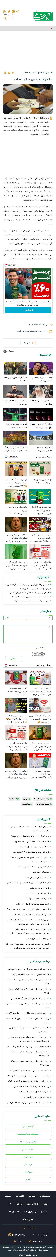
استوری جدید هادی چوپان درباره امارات (15, 402)
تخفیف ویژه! (28, 310)
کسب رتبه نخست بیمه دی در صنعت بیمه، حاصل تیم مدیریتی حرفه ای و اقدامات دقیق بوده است (27, 946)
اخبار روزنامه (14, 1211)
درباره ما (23, 1227)
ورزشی (19, 1204)
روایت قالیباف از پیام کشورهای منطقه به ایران (30, 1086)
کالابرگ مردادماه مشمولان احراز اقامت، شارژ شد (30, 914)
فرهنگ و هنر (32, 1204)
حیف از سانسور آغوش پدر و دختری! (15, 379)
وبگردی (44, 1211)
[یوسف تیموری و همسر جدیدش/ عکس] (41, 368)
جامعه (8, 1196)
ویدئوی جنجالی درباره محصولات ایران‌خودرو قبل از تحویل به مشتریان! (28, 828)
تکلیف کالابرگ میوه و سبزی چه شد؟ (34, 846)
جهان (45, 1204)
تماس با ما (32, 1227)
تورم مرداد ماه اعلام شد (39, 888)
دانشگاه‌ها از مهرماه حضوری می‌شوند (44, 449)
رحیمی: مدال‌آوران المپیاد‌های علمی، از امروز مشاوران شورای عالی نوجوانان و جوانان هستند (28, 1039)
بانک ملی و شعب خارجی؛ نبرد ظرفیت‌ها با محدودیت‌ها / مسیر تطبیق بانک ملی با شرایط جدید (28, 931)
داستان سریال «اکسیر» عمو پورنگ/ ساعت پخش (30, 998)
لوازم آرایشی (28, 1172)
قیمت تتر (28, 1164)
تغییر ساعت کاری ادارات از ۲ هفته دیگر (34, 1091)
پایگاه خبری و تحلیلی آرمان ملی (13, 1247)
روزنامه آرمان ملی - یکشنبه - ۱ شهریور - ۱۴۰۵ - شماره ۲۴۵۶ (28, 981)
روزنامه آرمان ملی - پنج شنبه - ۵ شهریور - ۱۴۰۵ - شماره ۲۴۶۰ (29, 1063)
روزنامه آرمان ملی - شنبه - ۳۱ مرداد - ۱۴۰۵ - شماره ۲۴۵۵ (29, 991)
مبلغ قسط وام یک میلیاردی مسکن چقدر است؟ (30, 836)
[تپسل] (5, 265)
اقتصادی (49, 72)
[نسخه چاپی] (4, 72)
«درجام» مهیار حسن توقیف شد (36, 1097)
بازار (10, 1204)
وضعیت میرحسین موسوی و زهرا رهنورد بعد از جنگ (28, 1075)
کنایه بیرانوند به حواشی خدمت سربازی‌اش (16, 425)
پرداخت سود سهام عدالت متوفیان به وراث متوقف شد (30, 596)
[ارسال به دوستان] (8, 72)
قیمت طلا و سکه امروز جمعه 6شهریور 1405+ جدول (28, 882)
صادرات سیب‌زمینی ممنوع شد (37, 898)
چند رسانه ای (45, 1196)
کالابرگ (28, 1180)
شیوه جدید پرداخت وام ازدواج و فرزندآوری (32, 904)
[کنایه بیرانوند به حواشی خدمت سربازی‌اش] (15, 414)
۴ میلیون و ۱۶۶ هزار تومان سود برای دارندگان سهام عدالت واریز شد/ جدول (27, 585)
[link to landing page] (43, 16)
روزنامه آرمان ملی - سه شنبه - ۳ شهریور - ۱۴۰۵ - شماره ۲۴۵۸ (27, 1020)
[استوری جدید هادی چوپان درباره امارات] (15, 391)
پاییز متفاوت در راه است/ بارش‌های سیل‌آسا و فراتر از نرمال (15, 449)
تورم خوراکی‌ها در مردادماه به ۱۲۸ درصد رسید (31, 852)
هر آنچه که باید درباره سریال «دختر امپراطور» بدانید (28, 969)
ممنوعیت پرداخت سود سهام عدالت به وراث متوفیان (31, 601)
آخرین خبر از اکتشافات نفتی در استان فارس (31, 841)
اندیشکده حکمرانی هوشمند (28, 1134)
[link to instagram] (13, 11)
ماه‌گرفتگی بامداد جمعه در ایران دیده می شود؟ (41, 425)
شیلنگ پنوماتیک (28, 1126)
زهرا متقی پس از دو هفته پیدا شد (41, 402)
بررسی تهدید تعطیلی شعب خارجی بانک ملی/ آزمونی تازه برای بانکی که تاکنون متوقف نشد (28, 922)
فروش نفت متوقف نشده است (37, 893)
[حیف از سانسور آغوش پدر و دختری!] (15, 368)
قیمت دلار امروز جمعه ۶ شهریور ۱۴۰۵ (34, 866)
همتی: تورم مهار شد (41, 872)
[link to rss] (4, 11)
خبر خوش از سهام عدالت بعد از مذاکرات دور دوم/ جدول (29, 592)
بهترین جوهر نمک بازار (28, 1142)
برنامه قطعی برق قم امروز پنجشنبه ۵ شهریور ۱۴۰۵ (28, 1081)
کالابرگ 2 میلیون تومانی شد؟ (37, 877)
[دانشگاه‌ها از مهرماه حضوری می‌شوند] (41, 438)
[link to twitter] (9, 11)
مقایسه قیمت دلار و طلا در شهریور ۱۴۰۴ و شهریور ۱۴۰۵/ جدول (29, 1029)
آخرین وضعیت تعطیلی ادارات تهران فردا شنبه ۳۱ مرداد (27, 1013)
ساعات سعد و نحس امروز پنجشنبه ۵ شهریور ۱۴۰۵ (28, 1070)
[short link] (12, 72)
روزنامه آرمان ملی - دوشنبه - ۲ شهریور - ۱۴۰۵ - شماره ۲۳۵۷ (27, 1005)
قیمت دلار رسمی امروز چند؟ (38, 938)
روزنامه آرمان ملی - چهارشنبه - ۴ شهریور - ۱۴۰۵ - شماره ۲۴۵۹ (29, 1053)
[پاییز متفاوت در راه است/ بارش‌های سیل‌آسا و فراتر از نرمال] (15, 438)
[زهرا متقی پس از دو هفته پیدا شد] (41, 391)
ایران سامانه (23, 1255)
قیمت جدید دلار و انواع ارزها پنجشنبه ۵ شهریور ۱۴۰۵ (27, 909)
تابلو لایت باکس (28, 1149)
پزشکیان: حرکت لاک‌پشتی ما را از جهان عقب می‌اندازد (27, 1102)
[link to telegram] (17, 11)
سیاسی (31, 1196)
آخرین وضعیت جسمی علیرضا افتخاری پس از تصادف (27, 1046)
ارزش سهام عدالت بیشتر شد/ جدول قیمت (34, 588)
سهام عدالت (26, 343)
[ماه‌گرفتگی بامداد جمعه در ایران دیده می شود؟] (41, 414)
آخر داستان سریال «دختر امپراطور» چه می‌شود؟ (30, 974)
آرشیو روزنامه (30, 1211)
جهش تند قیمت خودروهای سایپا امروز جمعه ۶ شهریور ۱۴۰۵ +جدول (30, 859)
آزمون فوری (28, 1157)
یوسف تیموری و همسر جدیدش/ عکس (43, 379)
